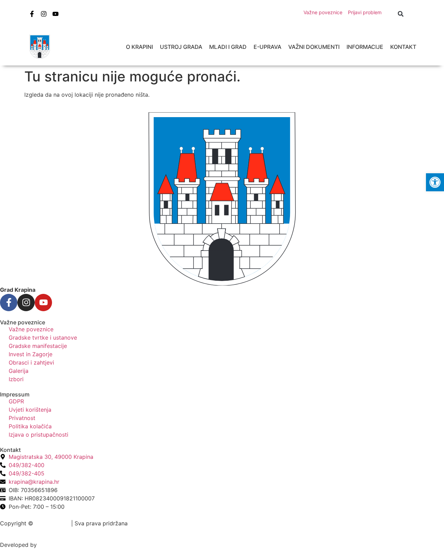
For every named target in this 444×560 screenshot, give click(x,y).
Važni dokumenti (314, 46)
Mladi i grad (228, 46)
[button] (400, 14)
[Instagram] (44, 14)
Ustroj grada (181, 46)
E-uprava (267, 46)
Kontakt (403, 46)
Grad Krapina (52, 523)
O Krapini (139, 46)
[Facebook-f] (32, 14)
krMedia (49, 544)
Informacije (365, 46)
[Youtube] (55, 14)
